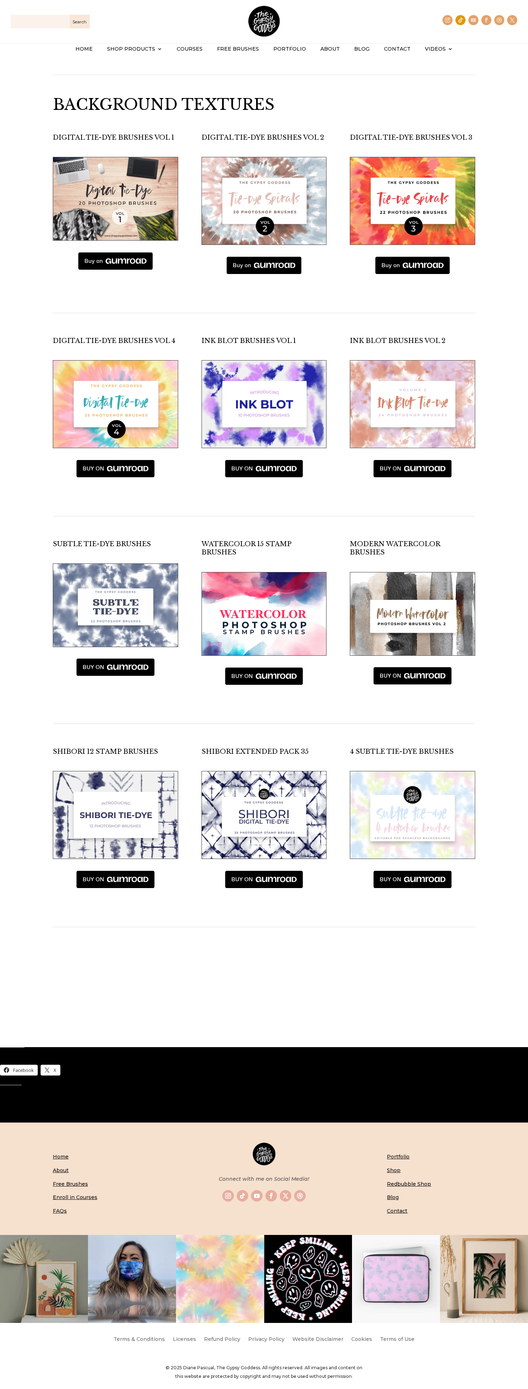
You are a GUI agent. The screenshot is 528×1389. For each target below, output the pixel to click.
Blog (393, 1197)
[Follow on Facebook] (486, 20)
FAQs (60, 1211)
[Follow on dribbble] (499, 20)
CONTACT (397, 49)
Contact (397, 1211)
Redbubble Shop (409, 1184)
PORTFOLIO (289, 49)
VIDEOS (435, 49)
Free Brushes (70, 1184)
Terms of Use (397, 1339)
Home (61, 1156)
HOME (84, 49)
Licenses (184, 1339)
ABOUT (330, 49)
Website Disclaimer (317, 1339)
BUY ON (93, 468)
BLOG (362, 49)
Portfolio (398, 1156)
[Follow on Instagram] (448, 20)
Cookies (361, 1339)
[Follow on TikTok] (460, 20)
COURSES (190, 49)
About (61, 1170)
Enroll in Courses (75, 1197)
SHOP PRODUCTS (131, 49)
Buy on (93, 260)
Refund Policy (222, 1339)
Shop (393, 1170)
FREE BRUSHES (238, 49)
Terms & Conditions (139, 1339)
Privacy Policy (266, 1339)
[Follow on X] (512, 20)
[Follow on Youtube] (473, 20)
